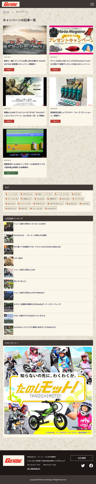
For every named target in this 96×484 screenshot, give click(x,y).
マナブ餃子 (18, 258)
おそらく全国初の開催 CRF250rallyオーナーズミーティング (37, 304)
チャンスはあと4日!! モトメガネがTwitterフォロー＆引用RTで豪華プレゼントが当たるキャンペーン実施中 (70, 64)
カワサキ (79, 199)
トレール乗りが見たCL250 (24, 269)
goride (72, 203)
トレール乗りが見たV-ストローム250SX (30, 223)
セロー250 (37, 208)
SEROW (40, 203)
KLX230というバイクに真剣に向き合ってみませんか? (35, 327)
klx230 (12, 208)
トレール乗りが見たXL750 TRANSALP (29, 292)
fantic (65, 199)
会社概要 (82, 457)
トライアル (25, 203)
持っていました (20, 281)
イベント (12, 194)
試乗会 (27, 199)
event (85, 203)
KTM (77, 194)
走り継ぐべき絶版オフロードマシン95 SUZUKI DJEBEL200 (37, 246)
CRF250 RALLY (56, 203)
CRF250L (27, 194)
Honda (40, 199)
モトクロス (13, 199)
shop (11, 203)
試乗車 (53, 199)
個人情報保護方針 (33, 469)
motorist (52, 208)
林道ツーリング (44, 194)
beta (24, 208)
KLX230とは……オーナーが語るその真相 (30, 235)
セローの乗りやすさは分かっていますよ (29, 315)
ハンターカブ (62, 194)
